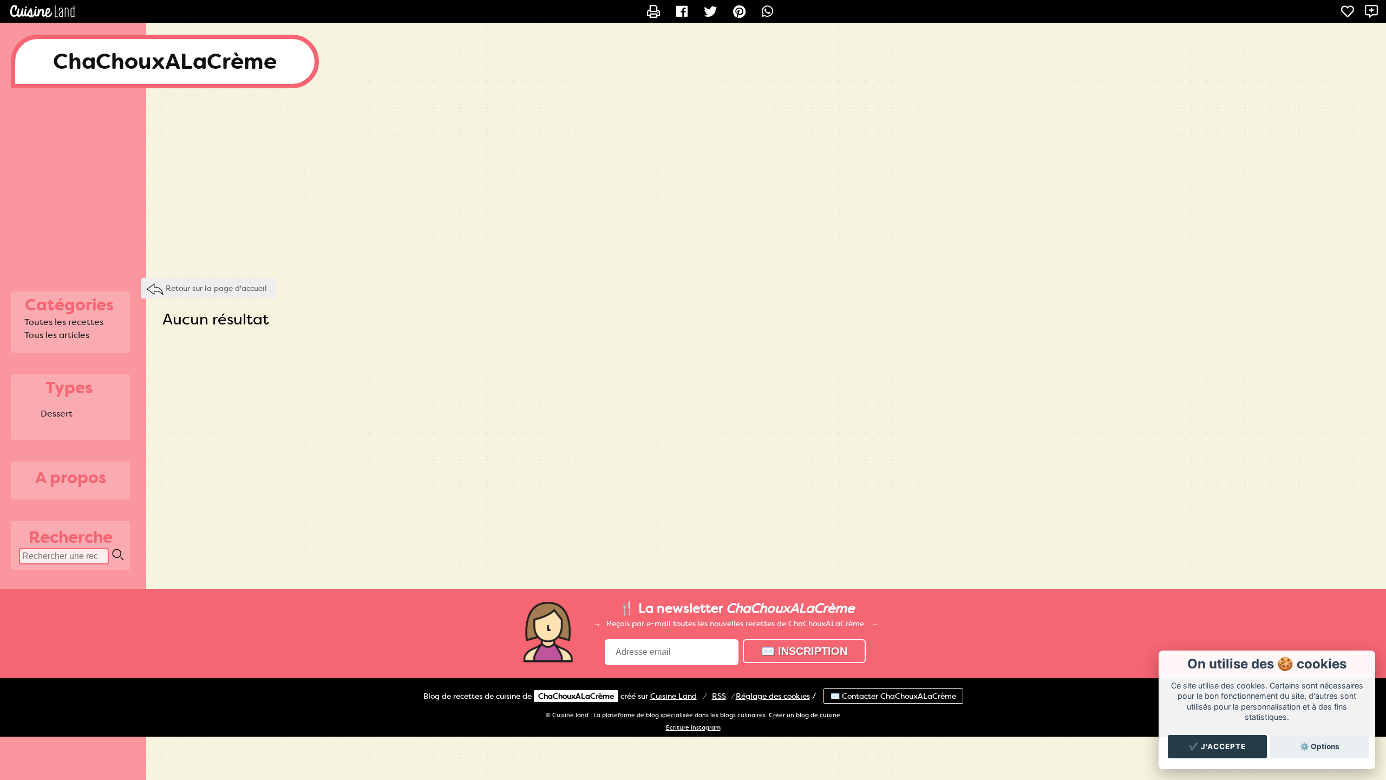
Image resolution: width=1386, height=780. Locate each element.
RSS (719, 696)
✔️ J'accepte (1217, 746)
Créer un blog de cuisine (804, 715)
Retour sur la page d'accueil (216, 288)
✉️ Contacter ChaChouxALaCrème (893, 696)
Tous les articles (56, 335)
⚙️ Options (1319, 746)
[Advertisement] (693, 186)
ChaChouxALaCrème (165, 61)
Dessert (57, 413)
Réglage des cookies (773, 696)
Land (673, 696)
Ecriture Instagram (693, 727)
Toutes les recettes (63, 322)
